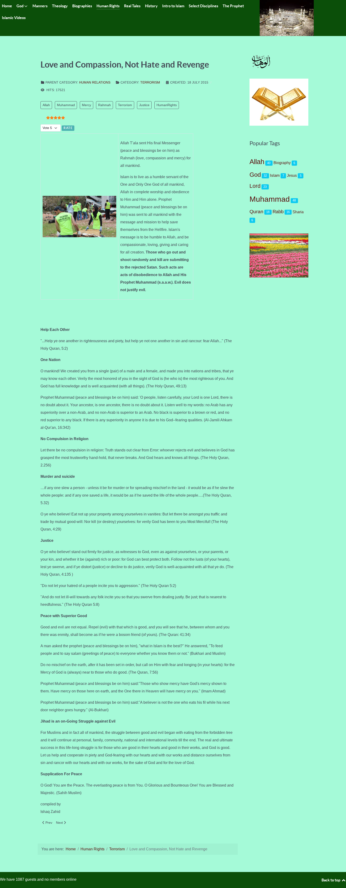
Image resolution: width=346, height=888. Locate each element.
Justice (144, 105)
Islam (275, 175)
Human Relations (94, 82)
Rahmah (104, 105)
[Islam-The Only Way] (287, 18)
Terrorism (150, 82)
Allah (46, 105)
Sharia (298, 212)
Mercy (86, 105)
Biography (282, 163)
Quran (256, 211)
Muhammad (66, 105)
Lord (255, 186)
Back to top (331, 880)
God (255, 174)
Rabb (278, 211)
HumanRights (167, 105)
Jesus (292, 175)
